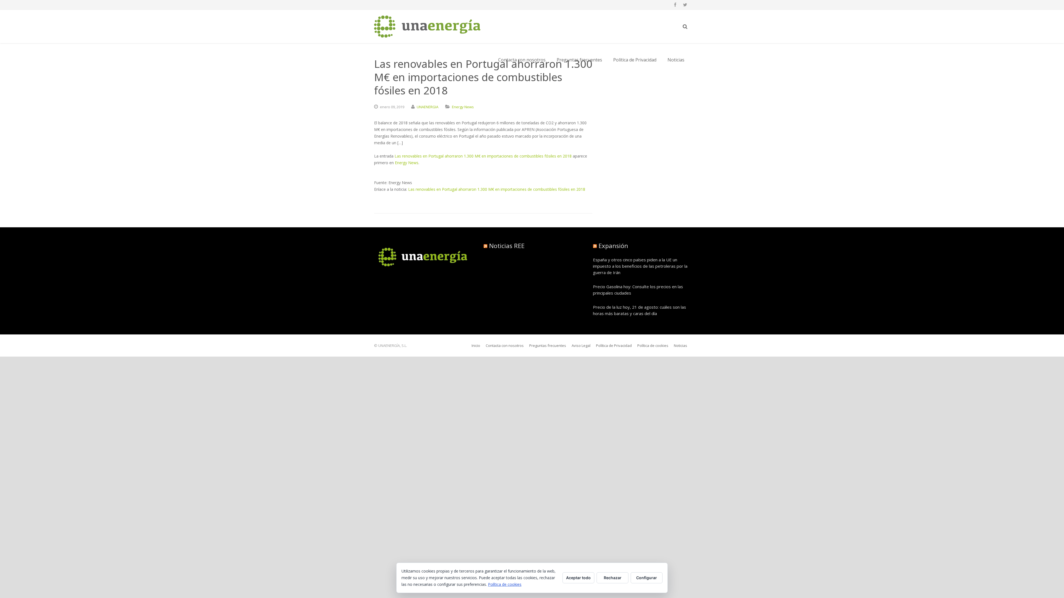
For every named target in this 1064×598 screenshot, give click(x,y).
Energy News (463, 106)
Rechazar (612, 577)
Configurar (646, 577)
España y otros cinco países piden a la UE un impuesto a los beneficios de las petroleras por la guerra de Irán (640, 266)
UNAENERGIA (427, 106)
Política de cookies (504, 584)
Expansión (613, 245)
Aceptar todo (578, 577)
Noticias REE (507, 245)
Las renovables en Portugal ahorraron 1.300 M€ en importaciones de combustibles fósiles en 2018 (483, 156)
